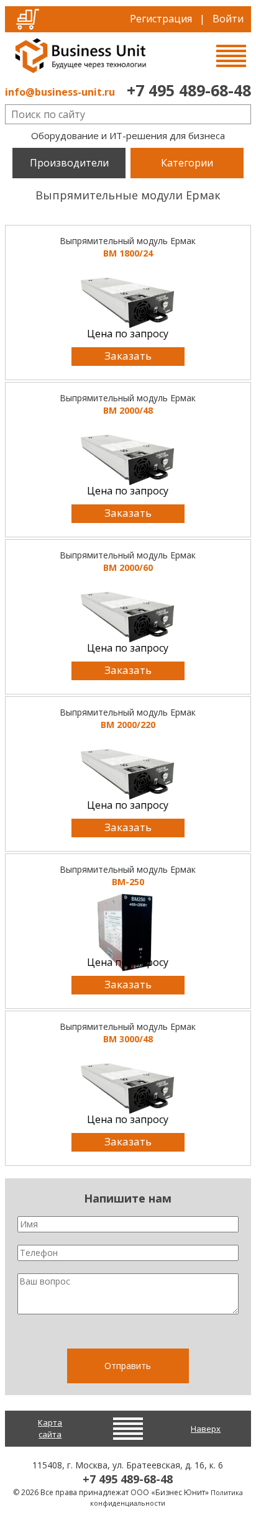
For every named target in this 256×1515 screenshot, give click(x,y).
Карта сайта (50, 1428)
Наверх (206, 1428)
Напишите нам (127, 1198)
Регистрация (161, 18)
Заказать (128, 355)
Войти (228, 18)
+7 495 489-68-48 (189, 90)
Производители (69, 163)
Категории (187, 163)
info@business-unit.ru (60, 92)
